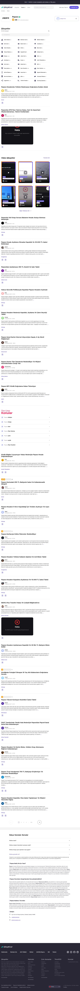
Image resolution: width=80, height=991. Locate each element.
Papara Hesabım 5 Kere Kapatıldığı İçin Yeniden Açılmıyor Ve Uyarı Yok (25, 507)
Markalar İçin (13, 952)
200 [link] (31, 822)
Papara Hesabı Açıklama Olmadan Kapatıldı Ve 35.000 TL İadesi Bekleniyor (24, 243)
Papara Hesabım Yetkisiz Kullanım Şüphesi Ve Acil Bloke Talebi (23, 557)
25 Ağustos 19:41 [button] (8, 271)
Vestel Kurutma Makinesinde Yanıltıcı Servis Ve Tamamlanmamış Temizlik (13, 973)
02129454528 (57, 966)
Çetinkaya (56, 961)
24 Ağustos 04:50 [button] (8, 343)
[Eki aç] (17, 135)
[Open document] (2, 103)
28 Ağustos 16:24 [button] (8, 116)
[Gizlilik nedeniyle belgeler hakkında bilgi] (2, 147)
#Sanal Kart (4, 351)
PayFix (29, 963)
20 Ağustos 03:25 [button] (8, 561)
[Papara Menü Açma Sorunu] (42, 197)
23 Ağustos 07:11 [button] (8, 367)
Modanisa (43, 961)
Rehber (31, 952)
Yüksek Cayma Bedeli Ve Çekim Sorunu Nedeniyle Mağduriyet (13, 975)
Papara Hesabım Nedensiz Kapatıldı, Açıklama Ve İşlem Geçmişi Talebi (24, 313)
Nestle (56, 969)
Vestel (42, 966)
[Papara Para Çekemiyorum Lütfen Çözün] (42, 172)
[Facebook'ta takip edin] (74, 952)
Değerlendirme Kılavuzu (25, 987)
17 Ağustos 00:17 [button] (8, 704)
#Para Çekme (4, 376)
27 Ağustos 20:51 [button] (8, 223)
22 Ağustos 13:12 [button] (8, 460)
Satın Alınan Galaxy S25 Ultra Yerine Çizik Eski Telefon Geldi (13, 963)
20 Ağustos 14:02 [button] (8, 512)
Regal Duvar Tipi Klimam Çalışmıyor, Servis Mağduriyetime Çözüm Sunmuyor (13, 966)
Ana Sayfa (3, 10)
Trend (23, 7)
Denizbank (30, 967)
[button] (6, 479)
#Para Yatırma (4, 124)
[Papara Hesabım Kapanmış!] (25, 197)
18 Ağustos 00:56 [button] (8, 651)
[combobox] (44, 7)
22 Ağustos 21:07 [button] (8, 390)
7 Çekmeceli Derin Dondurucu (73, 961)
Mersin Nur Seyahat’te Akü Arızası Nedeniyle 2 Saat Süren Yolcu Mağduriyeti (13, 961)
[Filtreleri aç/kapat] (49, 31)
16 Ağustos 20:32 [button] (8, 728)
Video (28, 7)
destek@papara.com (16, 920)
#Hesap (3, 232)
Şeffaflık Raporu (40, 952)
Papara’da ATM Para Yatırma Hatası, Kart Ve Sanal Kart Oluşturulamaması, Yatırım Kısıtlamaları (20, 111)
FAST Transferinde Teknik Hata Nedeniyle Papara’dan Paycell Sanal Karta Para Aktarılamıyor (25, 723)
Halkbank (30, 969)
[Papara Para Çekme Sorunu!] (25, 172)
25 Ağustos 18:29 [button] (8, 294)
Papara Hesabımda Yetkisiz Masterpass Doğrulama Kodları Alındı (24, 87)
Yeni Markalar (31, 979)
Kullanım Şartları (30, 985)
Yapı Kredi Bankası (31, 964)
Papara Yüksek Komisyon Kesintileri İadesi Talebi (18, 700)
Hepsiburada (43, 963)
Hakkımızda (4, 952)
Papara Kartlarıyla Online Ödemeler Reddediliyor (18, 534)
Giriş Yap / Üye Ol (63, 7)
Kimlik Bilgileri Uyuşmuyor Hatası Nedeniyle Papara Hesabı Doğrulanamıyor (22, 455)
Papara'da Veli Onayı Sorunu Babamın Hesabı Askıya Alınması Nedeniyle (23, 218)
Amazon (43, 975)
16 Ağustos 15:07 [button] (8, 777)
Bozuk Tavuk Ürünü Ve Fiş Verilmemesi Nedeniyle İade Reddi (13, 972)
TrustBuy (65, 987)
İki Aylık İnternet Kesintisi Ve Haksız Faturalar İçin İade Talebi (13, 970)
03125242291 (57, 973)
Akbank (29, 973)
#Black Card (4, 279)
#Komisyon (4, 712)
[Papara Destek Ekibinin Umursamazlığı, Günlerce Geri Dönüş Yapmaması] (8, 197)
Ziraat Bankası (30, 970)
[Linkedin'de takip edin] (77, 952)
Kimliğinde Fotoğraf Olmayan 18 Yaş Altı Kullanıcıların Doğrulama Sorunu (24, 673)
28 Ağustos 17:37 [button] (8, 91)
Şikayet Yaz (74, 7)
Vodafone (43, 973)
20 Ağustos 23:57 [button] (8, 488)
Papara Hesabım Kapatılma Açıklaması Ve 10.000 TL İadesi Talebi (24, 580)
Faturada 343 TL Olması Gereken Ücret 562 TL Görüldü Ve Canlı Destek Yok (13, 967)
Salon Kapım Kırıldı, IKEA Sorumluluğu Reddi (10, 964)
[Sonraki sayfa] (40, 822)
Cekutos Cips (57, 964)
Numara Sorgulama (45, 970)
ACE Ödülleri (23, 952)
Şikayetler (17, 7)
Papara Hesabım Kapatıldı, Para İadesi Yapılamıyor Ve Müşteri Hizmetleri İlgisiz (23, 799)
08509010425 (58, 967)
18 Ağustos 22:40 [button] (8, 607)
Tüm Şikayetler (4, 977)
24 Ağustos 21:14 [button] (8, 318)
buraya (52, 857)
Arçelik (42, 964)
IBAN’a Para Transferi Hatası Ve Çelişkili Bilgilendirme (20, 603)
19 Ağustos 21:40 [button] (8, 584)
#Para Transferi (4, 615)
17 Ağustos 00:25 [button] (8, 678)
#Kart (2, 99)
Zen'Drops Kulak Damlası (59, 972)
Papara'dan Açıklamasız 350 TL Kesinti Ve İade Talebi (20, 267)
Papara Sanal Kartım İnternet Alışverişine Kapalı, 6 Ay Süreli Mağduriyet (22, 338)
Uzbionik (56, 970)
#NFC (2, 399)
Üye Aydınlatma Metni (6, 985)
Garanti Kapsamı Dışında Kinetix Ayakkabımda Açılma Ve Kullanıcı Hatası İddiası (13, 969)
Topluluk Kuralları (5, 987)
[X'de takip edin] (68, 952)
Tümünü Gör (46, 158)
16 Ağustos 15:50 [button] (8, 753)
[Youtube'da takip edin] (71, 952)
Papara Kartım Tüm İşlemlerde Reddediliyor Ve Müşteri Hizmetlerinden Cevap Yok (21, 362)
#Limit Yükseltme (5, 469)
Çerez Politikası (14, 987)
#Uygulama (4, 256)
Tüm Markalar (31, 977)
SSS (49, 952)
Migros (42, 969)
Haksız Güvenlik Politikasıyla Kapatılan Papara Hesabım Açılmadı (24, 290)
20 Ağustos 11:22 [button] (8, 538)
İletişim (54, 952)
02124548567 (57, 963)
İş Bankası (30, 966)
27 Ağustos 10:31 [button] (8, 248)
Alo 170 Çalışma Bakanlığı (60, 975)
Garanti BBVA (30, 961)
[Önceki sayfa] (11, 822)
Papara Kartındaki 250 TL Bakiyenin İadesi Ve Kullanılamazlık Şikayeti (23, 483)
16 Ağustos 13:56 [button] (8, 804)
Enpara (29, 972)
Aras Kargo (43, 967)
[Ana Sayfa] (7, 7)
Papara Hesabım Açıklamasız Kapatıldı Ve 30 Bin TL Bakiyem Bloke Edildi (25, 646)
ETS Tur (42, 972)
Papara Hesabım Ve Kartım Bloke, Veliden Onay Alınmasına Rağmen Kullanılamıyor (22, 748)
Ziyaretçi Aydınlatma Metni (19, 985)
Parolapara (30, 975)
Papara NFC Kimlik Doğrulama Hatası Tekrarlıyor (18, 386)
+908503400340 (15, 917)
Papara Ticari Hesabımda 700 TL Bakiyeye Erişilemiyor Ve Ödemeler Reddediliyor (22, 772)
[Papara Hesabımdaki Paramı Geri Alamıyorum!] (8, 172)
